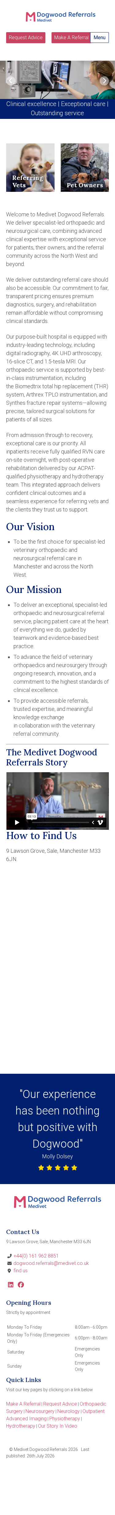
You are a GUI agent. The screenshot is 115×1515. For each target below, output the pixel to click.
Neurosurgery (40, 1411)
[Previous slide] (10, 80)
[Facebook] (20, 1285)
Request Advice (26, 37)
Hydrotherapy (20, 1426)
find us (20, 1271)
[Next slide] (104, 80)
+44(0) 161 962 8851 (36, 1256)
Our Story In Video (57, 1426)
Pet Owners (85, 185)
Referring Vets (27, 181)
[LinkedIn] (10, 1285)
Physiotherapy (64, 1419)
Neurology (68, 1411)
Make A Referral (71, 37)
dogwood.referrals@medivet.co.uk (51, 1263)
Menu (99, 37)
